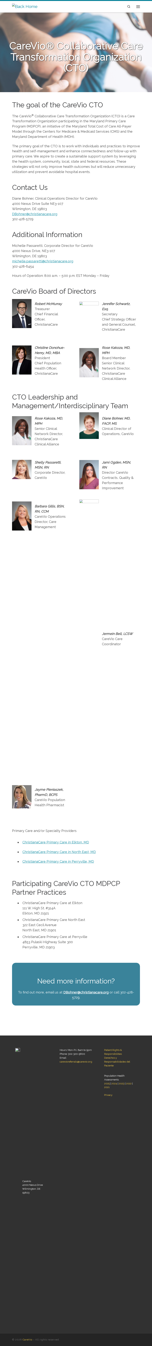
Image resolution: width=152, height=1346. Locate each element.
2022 (129, 1083)
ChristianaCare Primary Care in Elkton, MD (55, 842)
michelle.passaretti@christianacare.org (42, 261)
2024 (114, 1083)
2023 (121, 1083)
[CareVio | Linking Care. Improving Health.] (24, 6)
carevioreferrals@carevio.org (76, 1061)
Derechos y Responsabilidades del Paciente (117, 1061)
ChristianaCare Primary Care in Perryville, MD (58, 861)
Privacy (108, 1094)
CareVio (27, 1339)
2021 (107, 1087)
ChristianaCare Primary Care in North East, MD (59, 852)
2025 (107, 1083)
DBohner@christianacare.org (34, 214)
